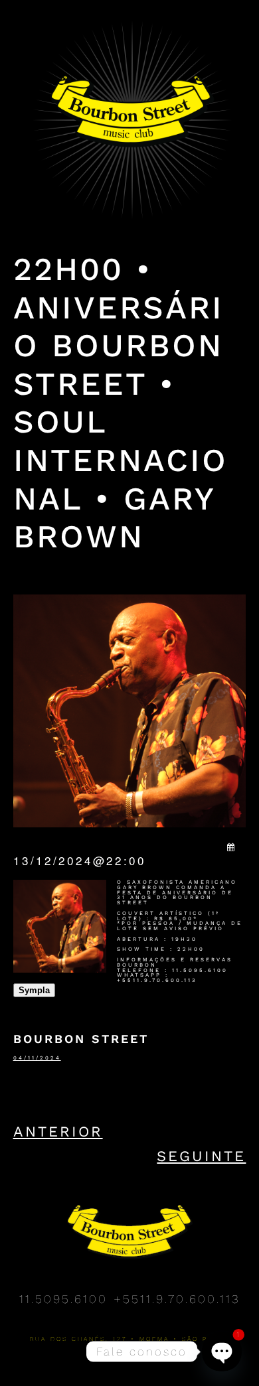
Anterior (58, 1131)
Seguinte (201, 1156)
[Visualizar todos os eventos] (232, 847)
